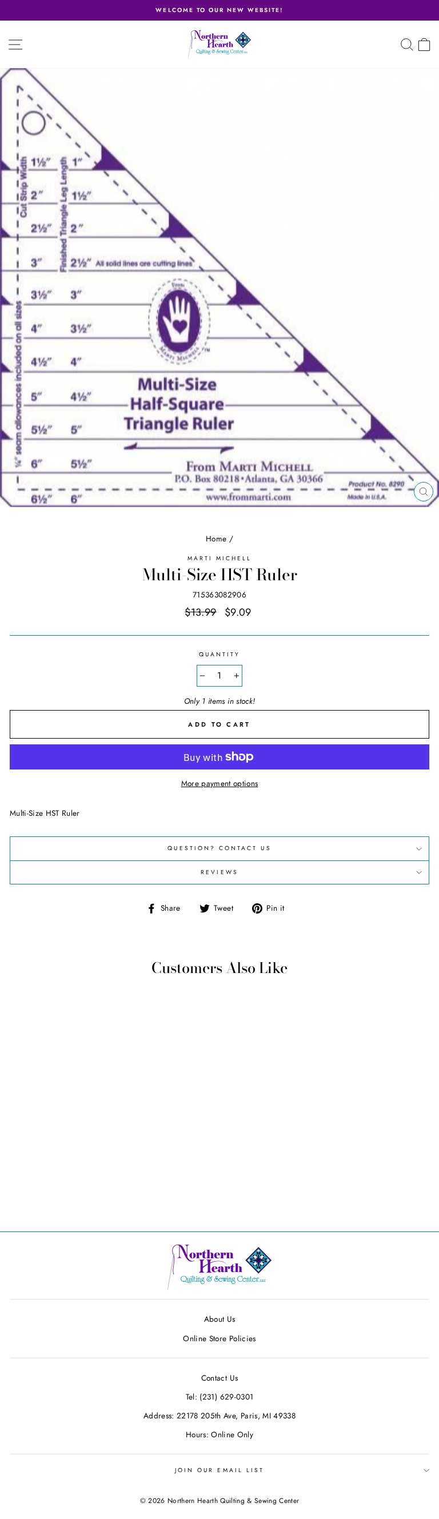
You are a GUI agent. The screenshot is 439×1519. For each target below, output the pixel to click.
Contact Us (219, 1378)
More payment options (219, 783)
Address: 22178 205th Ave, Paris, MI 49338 (219, 1415)
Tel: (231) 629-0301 (219, 1396)
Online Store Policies (219, 1338)
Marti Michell (219, 558)
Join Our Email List (219, 1470)
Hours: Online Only (219, 1434)
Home (216, 538)
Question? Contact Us (219, 848)
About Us (220, 1319)
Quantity (219, 654)
